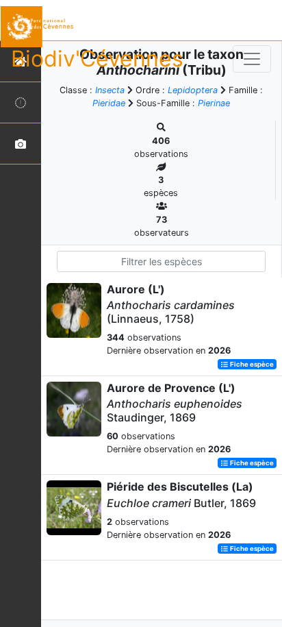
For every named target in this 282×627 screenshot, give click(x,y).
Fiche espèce (251, 364)
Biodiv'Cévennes (97, 58)
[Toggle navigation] (252, 59)
